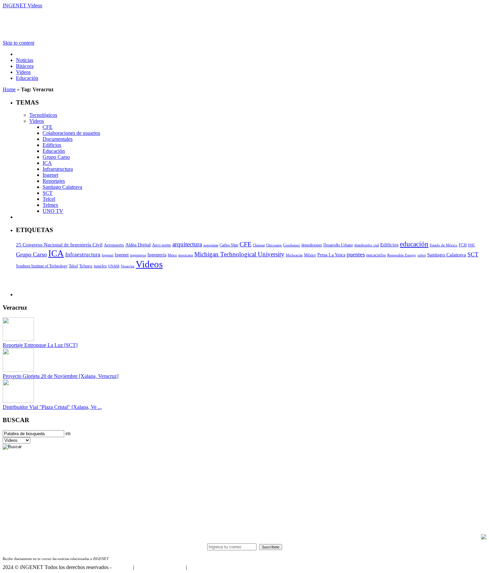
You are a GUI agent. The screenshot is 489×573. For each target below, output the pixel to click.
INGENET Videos (22, 5)
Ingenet (50, 175)
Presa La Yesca (331, 254)
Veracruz (127, 266)
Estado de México (443, 245)
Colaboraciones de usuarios (71, 133)
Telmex (50, 205)
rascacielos (376, 254)
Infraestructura (58, 169)
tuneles (100, 265)
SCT (48, 193)
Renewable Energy (401, 255)
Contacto (122, 567)
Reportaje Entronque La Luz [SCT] (40, 345)
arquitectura (187, 244)
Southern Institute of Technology (42, 266)
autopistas (210, 245)
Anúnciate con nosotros (160, 567)
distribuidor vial (366, 245)
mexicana (185, 255)
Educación (27, 78)
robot (421, 255)
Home (9, 89)
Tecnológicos (43, 115)
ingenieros (138, 255)
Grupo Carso (56, 157)
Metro (172, 255)
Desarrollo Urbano (338, 245)
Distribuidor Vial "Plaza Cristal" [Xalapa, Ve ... (52, 407)
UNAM (113, 266)
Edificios (52, 145)
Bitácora (25, 66)
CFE (48, 127)
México (310, 255)
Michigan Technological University (239, 254)
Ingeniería (156, 254)
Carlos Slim (229, 245)
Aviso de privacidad (209, 567)
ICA (47, 163)
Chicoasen (274, 245)
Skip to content (18, 43)
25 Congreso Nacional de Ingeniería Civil (59, 244)
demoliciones (311, 245)
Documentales (58, 139)
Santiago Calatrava (62, 187)
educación (414, 244)
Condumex (291, 245)
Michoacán (294, 255)
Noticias (24, 60)
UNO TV (53, 211)
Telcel (49, 199)
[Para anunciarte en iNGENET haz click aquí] (483, 537)
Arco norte (161, 244)
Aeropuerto (114, 244)
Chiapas (259, 245)
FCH (463, 245)
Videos (23, 72)
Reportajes (54, 181)
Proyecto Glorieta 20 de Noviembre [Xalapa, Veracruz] (60, 376)
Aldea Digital (138, 244)
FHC (471, 245)
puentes (356, 254)
